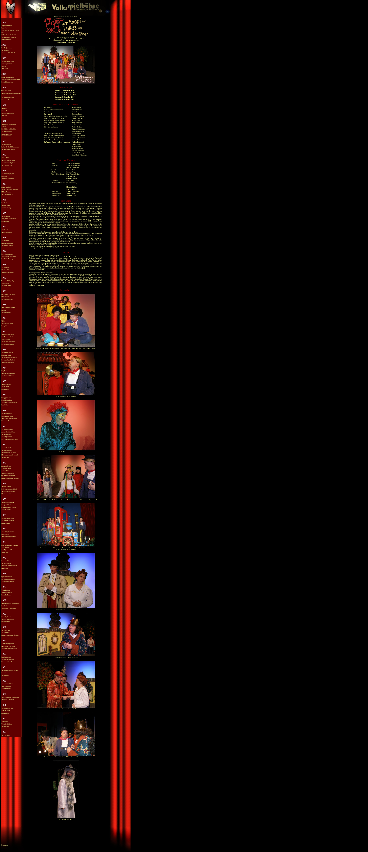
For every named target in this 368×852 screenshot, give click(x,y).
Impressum (4, 845)
